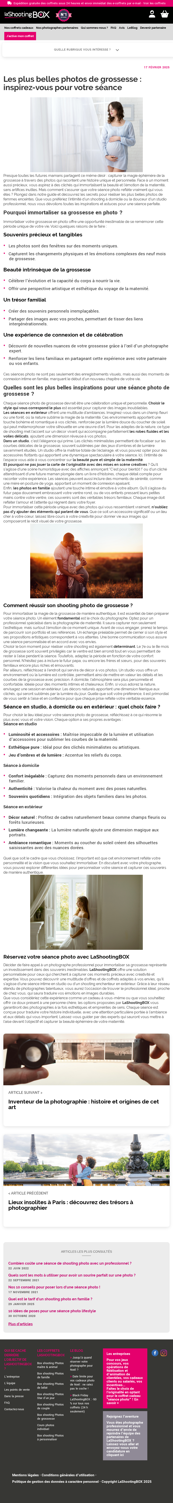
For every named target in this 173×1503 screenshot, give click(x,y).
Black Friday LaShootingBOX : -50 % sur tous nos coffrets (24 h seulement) (83, 1403)
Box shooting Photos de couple (50, 1406)
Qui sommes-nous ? (94, 27)
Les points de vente (17, 1390)
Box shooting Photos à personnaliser (50, 1437)
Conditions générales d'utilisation (68, 1475)
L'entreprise (12, 1377)
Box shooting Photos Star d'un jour (50, 1396)
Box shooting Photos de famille (50, 1375)
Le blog (76, 1350)
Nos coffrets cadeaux (18, 27)
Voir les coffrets (154, 3)
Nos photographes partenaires (57, 27)
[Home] (27, 15)
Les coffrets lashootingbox (51, 1353)
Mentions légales (25, 1475)
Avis (122, 27)
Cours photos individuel (45, 1427)
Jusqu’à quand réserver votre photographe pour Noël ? (81, 1364)
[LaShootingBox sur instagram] (163, 1356)
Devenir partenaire (153, 27)
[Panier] (165, 14)
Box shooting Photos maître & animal (50, 1365)
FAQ (113, 27)
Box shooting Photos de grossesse (50, 1417)
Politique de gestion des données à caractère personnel (55, 1481)
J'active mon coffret (20, 36)
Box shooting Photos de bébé (50, 1386)
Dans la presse (14, 1396)
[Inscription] (152, 14)
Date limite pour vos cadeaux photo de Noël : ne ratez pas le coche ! (82, 1382)
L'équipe (9, 1383)
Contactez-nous (14, 1409)
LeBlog (132, 27)
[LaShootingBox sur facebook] (155, 1355)
